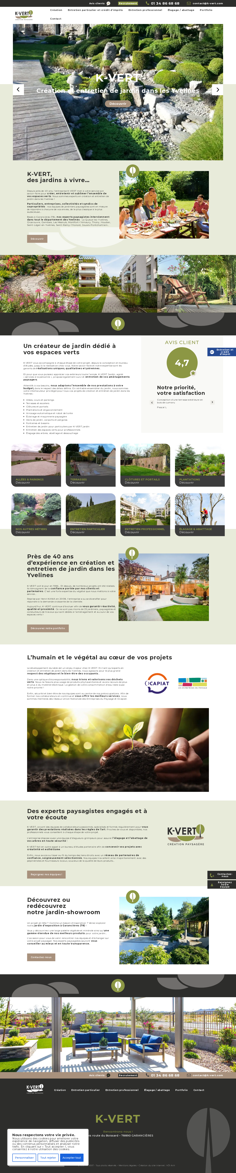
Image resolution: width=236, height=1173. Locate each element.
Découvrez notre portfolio (48, 628)
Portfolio (206, 10)
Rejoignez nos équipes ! (46, 874)
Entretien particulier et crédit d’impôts (95, 10)
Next (217, 89)
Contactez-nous (41, 957)
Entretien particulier (85, 1090)
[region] (47, 1147)
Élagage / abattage (181, 10)
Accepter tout (72, 1157)
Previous (18, 89)
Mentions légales (128, 1165)
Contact (55, 18)
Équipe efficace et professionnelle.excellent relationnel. (181, 403)
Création (56, 10)
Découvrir (118, 104)
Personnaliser (24, 1157)
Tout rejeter (48, 1157)
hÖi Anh (170, 1165)
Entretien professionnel (145, 10)
